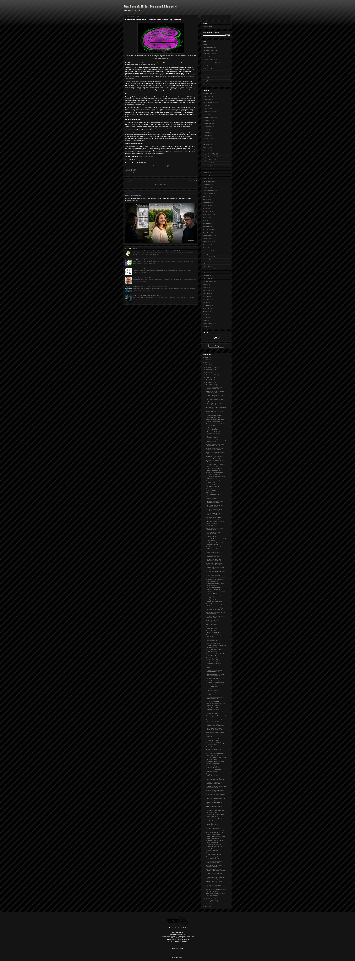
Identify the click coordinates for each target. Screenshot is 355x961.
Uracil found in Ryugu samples (215, 732)
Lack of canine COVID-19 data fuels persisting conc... (215, 770)
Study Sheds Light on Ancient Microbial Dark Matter (214, 833)
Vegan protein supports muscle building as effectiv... (215, 436)
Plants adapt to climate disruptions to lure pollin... (214, 853)
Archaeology (206, 99)
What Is (205, 320)
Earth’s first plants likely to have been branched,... (215, 580)
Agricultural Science (208, 93)
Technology (206, 308)
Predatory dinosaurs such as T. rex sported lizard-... (215, 395)
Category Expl (207, 144)
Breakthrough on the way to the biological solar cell (215, 658)
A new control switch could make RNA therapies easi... (215, 894)
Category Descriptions (209, 47)
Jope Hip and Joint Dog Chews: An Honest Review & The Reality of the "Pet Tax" (156, 251)
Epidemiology (207, 184)
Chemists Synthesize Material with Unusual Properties (216, 646)
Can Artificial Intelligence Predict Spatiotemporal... (215, 612)
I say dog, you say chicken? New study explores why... (215, 837)
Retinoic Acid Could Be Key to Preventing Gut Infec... (214, 485)
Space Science (207, 299)
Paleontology (206, 250)
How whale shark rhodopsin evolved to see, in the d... (214, 510)
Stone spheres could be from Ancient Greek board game (149, 269)
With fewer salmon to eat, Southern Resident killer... (214, 559)
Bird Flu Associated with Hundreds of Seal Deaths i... (216, 890)
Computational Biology (209, 154)
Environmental (207, 181)
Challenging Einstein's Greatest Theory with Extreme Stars (150, 286)
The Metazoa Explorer (209, 53)
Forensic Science (208, 193)
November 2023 (211, 369)
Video (204, 314)
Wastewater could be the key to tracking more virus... (215, 639)
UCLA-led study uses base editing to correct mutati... (216, 758)
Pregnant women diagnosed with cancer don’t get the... (215, 704)
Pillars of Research (208, 66)
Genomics (206, 199)
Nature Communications (145, 156)
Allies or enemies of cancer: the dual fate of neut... (215, 412)
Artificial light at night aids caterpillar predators (213, 766)
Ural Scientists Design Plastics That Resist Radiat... (214, 886)
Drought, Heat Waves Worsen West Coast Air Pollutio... (214, 631)
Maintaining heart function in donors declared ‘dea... (214, 882)
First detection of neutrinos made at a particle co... (215, 811)
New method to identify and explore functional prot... (214, 739)
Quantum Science (208, 281)
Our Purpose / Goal (208, 69)
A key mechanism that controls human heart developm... (215, 420)
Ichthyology (206, 205)
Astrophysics (206, 108)
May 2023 (209, 380)
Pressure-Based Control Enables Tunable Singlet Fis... (215, 654)
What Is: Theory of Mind (133, 195)
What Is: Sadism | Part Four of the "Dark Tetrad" (147, 295)
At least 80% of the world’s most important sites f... (215, 650)
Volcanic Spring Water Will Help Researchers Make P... (215, 674)
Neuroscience (207, 238)
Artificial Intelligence (208, 102)
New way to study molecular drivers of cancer (214, 819)
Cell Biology (206, 147)
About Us (205, 75)
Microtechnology (207, 226)
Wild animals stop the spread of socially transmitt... (215, 506)
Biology (132, 172)
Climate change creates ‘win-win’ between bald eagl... (215, 849)
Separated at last (211, 525)
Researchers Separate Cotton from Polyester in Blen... (214, 782)
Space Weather (207, 56)
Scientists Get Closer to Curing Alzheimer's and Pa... (215, 391)
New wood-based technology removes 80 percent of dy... (214, 608)
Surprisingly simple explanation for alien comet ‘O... (215, 697)
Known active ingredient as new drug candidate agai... (215, 857)
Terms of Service (162, 166)
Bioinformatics (207, 126)
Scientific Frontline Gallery (210, 59)
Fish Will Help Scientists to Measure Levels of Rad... (214, 588)
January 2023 (210, 901)
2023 (206, 365)
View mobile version (161, 184)
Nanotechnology (207, 235)
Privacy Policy (151, 166)
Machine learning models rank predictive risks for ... (215, 428)
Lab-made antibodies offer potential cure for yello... (213, 432)
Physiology (206, 266)
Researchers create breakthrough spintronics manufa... (216, 786)
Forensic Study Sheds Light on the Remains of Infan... (215, 861)
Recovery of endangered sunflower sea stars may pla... (215, 724)
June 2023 (209, 377)
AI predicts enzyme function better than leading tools (216, 408)
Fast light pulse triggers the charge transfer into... (214, 387)
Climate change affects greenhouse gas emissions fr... (215, 681)
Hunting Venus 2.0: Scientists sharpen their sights (214, 708)
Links (204, 84)
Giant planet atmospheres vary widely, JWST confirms (215, 568)
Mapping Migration (211, 624)
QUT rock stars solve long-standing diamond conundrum (215, 869)
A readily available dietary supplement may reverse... (214, 600)
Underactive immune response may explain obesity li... (215, 790)
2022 (206, 904)
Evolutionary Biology (208, 190)
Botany (205, 141)
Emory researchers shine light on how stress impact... (215, 712)
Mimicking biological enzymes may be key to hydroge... (214, 457)
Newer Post (129, 181)
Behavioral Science (208, 117)
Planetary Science (208, 269)
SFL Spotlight (206, 293)
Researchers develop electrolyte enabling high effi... (215, 592)
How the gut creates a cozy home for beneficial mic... (215, 477)
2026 (206, 357)
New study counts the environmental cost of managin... (213, 824)
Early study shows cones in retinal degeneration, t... (216, 539)
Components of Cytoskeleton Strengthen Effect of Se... (214, 563)
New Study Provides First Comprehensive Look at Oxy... (215, 829)
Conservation (206, 163)
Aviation (205, 114)
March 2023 (210, 385)
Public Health (206, 278)
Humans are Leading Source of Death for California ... (215, 762)
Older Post (193, 181)
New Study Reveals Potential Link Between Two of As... (215, 543)
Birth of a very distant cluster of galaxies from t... (215, 481)
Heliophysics (206, 202)
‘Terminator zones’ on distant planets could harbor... (214, 841)
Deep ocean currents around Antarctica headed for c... (214, 448)
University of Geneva (140, 159)
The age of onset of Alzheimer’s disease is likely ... (215, 616)
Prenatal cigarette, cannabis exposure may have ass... (214, 874)
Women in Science (208, 323)
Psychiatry (206, 272)
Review (205, 287)
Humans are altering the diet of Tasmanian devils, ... (215, 878)
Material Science (207, 214)
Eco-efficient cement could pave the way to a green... (215, 547)
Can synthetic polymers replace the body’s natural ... (215, 774)
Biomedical (206, 132)
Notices (205, 44)
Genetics (205, 196)
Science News (207, 290)
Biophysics (206, 135)
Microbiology (206, 223)
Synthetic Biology (208, 305)
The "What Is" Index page (210, 50)
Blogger (181, 957)
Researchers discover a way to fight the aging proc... (215, 627)
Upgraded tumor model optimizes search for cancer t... (215, 795)
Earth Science (207, 169)
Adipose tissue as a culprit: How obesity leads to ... (215, 533)
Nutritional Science (208, 241)
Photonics (205, 260)
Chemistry (206, 151)
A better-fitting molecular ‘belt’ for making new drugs (148, 277)
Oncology (205, 244)
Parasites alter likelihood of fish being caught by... (215, 815)
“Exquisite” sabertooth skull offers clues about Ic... (215, 424)
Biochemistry (206, 120)
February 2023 (210, 898)
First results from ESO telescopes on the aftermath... (215, 743)
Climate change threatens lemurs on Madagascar (215, 528)
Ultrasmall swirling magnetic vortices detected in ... (214, 416)
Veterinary (206, 311)
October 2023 (210, 372)
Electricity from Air (211, 536)
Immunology (206, 208)
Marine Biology (207, 211)
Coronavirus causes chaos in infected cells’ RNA (214, 514)
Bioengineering (207, 123)
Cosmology (206, 166)
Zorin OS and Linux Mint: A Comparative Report (146, 260)
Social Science (207, 296)
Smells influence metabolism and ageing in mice (215, 489)
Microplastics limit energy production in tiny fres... (213, 621)
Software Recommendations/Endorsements (215, 62)
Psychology (206, 275)
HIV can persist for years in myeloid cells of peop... (214, 555)
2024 (206, 362)
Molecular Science (208, 232)
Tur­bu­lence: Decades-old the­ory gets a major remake (215, 501)
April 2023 (209, 382)
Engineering (206, 175)
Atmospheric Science (209, 111)
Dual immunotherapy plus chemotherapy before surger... (215, 845)
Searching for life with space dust (215, 678)
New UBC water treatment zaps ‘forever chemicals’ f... (215, 689)
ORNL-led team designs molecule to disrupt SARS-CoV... (216, 493)
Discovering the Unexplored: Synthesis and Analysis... (214, 803)
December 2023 (211, 367)
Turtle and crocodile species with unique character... (215, 522)
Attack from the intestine (213, 643)
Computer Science (208, 160)
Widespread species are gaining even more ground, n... (215, 799)
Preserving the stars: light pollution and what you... (214, 518)
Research (205, 284)
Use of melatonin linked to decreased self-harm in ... (214, 662)
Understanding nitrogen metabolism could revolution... (215, 576)
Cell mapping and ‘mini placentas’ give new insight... (215, 465)
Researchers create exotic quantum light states (213, 750)
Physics (205, 263)
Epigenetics (206, 187)
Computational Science (209, 157)
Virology (205, 317)
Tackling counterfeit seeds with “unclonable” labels (215, 685)
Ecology (205, 172)
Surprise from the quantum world (215, 747)
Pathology (205, 254)
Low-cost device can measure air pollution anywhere (215, 865)
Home (161, 181)
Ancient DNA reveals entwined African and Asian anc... (214, 473)
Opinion (205, 248)
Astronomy (206, 105)
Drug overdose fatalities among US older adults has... (215, 452)
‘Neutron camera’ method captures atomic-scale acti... (215, 728)
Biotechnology (207, 138)
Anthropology (206, 96)
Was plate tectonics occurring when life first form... (214, 404)
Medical (205, 217)
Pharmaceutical (207, 257)
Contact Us (171, 166)
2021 (206, 906)
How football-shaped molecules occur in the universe (215, 551)
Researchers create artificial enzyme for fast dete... (214, 670)
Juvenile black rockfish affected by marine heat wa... (216, 440)
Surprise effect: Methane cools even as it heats (215, 584)
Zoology (205, 326)
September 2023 (211, 374)
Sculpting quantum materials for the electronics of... (215, 807)
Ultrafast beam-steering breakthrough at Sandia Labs (215, 778)
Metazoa (205, 220)
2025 (206, 360)
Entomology (206, 178)
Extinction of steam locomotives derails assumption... (215, 497)
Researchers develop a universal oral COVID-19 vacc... (215, 720)
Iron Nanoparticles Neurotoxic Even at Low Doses (214, 754)
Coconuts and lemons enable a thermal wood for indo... (215, 444)
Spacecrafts (206, 302)
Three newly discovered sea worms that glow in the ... (214, 469)
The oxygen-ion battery (212, 701)
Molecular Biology (208, 229)
